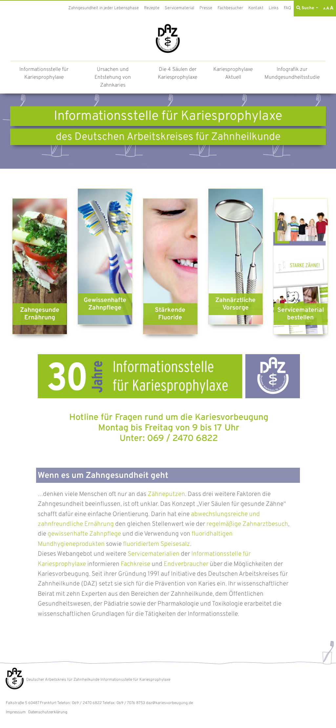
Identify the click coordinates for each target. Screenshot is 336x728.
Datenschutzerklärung (47, 712)
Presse (206, 8)
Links (274, 8)
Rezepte (151, 8)
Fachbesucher (230, 8)
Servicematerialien (153, 554)
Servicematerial (179, 8)
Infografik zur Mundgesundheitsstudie (292, 73)
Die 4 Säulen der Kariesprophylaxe (177, 73)
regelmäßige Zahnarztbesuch (247, 524)
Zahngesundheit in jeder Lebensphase (103, 8)
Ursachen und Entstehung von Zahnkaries (112, 77)
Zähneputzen (166, 494)
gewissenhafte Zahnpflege (84, 534)
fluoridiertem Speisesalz (156, 544)
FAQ (287, 8)
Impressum (16, 712)
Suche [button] (308, 8)
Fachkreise (135, 564)
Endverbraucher (186, 564)
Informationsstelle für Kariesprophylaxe (44, 73)
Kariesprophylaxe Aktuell (233, 73)
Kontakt (255, 8)
